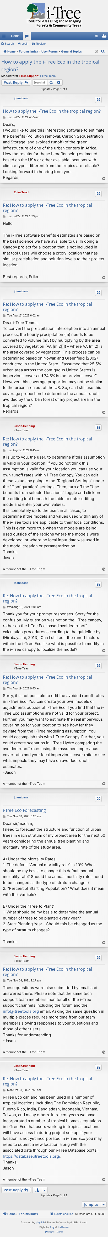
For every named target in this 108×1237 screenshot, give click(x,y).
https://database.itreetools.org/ (31, 1156)
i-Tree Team (48, 75)
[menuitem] (103, 51)
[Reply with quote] (98, 100)
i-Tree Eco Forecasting (24, 810)
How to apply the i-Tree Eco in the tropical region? (50, 65)
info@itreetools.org (21, 1011)
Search (9, 43)
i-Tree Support (29, 75)
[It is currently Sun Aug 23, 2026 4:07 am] (96, 52)
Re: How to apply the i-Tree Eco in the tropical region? (47, 207)
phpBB (40, 1222)
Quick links (5, 37)
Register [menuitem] (105, 37)
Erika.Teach (22, 192)
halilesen (63, 1227)
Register (41, 43)
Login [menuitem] (97, 37)
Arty (52, 1227)
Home (15, 36)
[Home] (54, 16)
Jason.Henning (24, 426)
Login (24, 43)
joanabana (21, 98)
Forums (28, 37)
